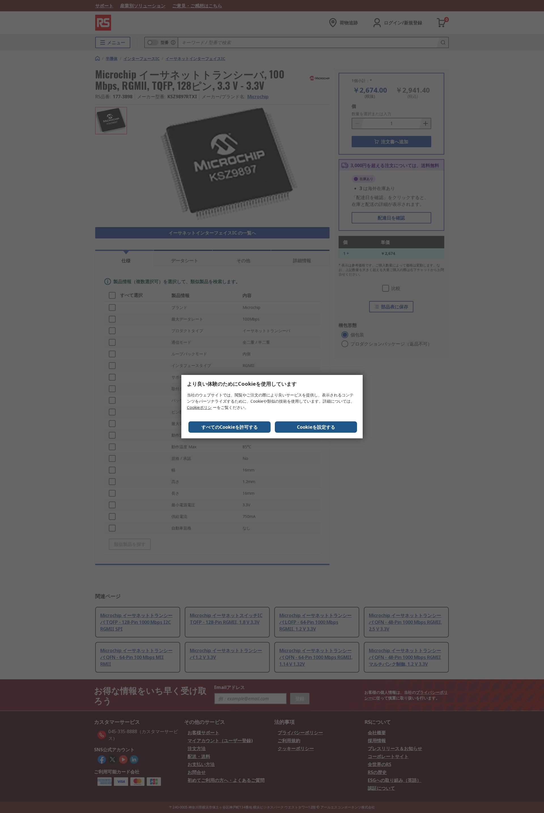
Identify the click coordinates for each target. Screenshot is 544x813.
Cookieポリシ (199, 407)
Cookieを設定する (316, 427)
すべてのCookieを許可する (229, 427)
